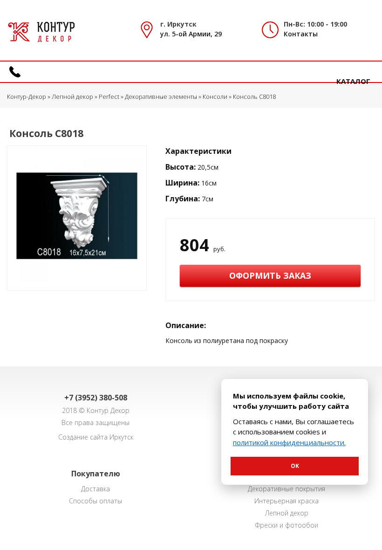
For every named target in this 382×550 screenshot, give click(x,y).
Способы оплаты (95, 500)
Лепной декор (286, 513)
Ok (295, 466)
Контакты (301, 33)
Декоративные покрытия (286, 488)
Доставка (95, 488)
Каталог (353, 81)
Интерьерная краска (286, 500)
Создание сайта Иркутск (95, 437)
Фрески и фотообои (286, 525)
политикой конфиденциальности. (289, 442)
